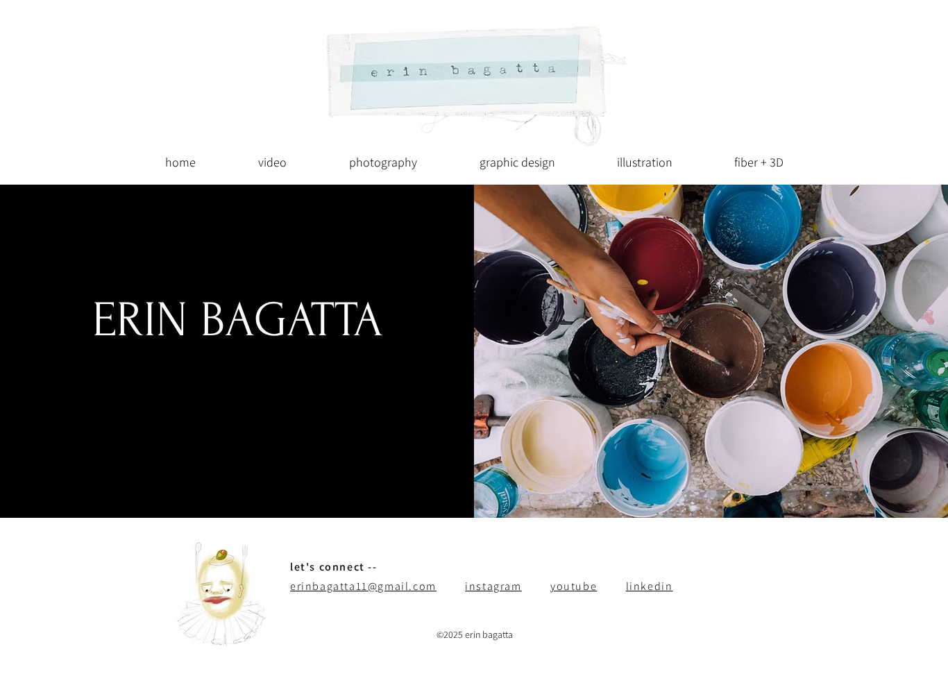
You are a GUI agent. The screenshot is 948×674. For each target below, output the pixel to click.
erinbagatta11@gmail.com (363, 586)
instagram (493, 586)
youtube (573, 586)
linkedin (649, 586)
